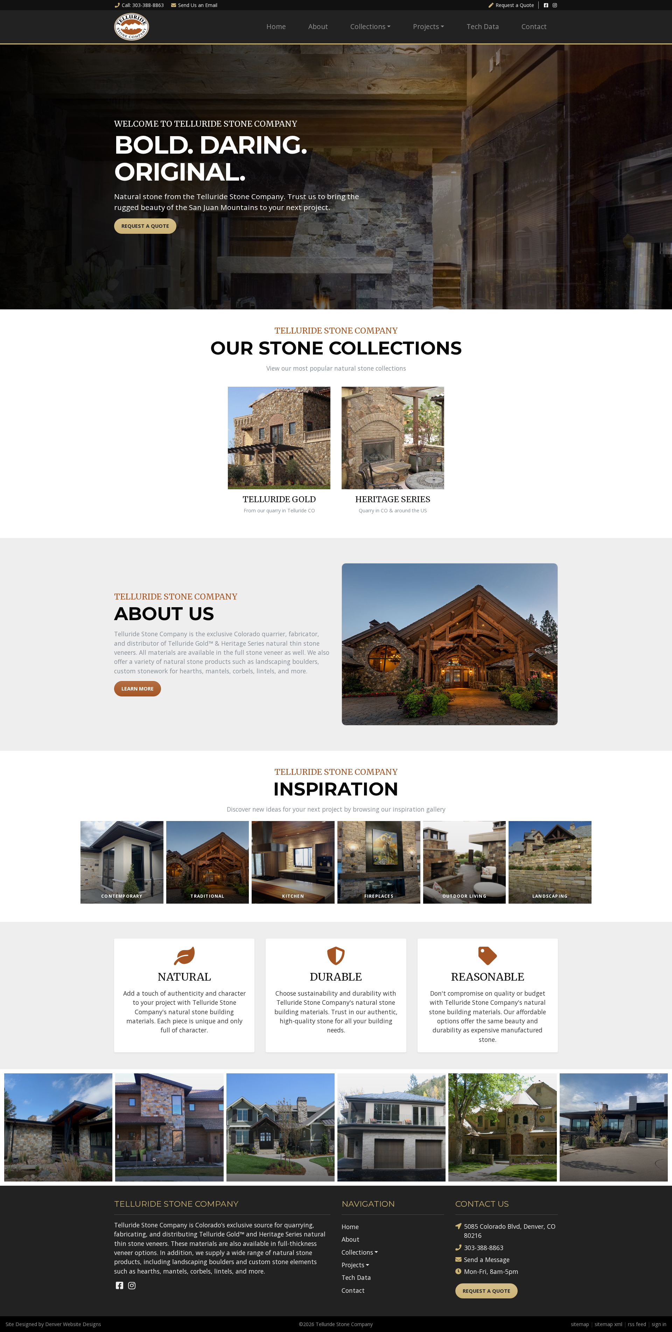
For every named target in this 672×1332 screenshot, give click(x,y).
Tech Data (483, 26)
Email (197, 5)
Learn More (137, 688)
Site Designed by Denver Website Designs (53, 1324)
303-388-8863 (483, 1247)
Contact (534, 26)
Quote (515, 5)
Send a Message (487, 1259)
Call (143, 5)
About (318, 26)
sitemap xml (608, 1324)
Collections (367, 26)
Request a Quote (145, 226)
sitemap (580, 1324)
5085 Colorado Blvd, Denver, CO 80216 (509, 1231)
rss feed (637, 1324)
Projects (426, 26)
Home (276, 26)
